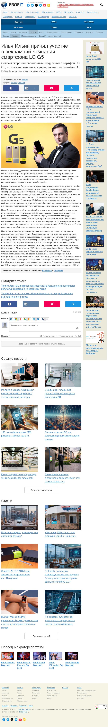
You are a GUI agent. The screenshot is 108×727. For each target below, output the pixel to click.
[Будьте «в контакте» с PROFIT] (40, 5)
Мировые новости (28, 36)
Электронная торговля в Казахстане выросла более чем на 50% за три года (62, 478)
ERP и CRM (68, 12)
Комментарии (9, 312)
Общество (79, 32)
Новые (5, 335)
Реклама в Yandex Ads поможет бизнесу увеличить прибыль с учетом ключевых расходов (17, 393)
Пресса (54, 27)
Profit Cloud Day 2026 (39, 664)
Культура (89, 32)
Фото (89, 27)
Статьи (54, 21)
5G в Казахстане (32, 12)
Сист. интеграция (53, 693)
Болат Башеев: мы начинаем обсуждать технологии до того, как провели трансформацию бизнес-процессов (95, 282)
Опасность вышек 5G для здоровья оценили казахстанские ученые (62, 435)
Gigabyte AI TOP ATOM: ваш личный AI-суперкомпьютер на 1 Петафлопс (15, 574)
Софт (41, 32)
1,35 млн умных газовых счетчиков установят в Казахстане (76, 5)
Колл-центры (30, 16)
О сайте (5, 705)
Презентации (82, 693)
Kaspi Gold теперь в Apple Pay (93, 59)
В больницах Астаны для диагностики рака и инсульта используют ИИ (60, 393)
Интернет (23, 32)
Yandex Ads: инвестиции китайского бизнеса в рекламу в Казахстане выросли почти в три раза (37, 295)
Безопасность (92, 12)
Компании (18, 27)
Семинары (36, 693)
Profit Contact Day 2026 (8, 664)
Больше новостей (41, 490)
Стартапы (80, 12)
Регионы (99, 32)
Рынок (19, 693)
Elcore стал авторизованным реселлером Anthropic (94, 349)
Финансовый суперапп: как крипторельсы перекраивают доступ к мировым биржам (60, 620)
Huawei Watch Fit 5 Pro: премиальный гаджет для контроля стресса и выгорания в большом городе (95, 116)
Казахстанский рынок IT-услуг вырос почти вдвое (93, 84)
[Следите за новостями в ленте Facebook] (28, 5)
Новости (18, 21)
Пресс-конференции (84, 695)
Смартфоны (8, 16)
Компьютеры (51, 690)
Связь (13, 32)
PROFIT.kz (23, 712)
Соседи (6, 36)
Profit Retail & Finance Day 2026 (24, 665)
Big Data (18, 16)
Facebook (47, 270)
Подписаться (66, 335)
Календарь (89, 21)
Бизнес (5, 32)
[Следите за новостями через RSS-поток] (48, 5)
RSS (79, 335)
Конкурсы (35, 695)
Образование (66, 32)
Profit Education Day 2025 (56, 665)
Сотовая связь (17, 12)
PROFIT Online (24, 709)
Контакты (23, 705)
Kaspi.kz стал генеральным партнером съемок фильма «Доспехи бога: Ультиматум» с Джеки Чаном (94, 318)
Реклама (14, 705)
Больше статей (41, 636)
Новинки (15, 36)
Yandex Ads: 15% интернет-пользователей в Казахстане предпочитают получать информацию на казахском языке (38, 287)
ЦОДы (58, 12)
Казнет (5, 12)
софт (11, 698)
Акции (34, 698)
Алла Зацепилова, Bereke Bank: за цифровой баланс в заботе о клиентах (94, 191)
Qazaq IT (42, 36)
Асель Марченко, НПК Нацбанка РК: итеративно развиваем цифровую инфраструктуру (95, 223)
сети (55, 695)
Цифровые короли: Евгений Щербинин (94, 251)
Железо (33, 32)
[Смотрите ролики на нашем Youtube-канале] (44, 5)
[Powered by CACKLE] (77, 312)
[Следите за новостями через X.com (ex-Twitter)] (36, 5)
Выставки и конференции (86, 690)
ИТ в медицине (48, 12)
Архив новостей (55, 36)
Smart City (73, 16)
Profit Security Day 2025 (72, 664)
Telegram (58, 270)
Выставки (35, 690)
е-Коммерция (43, 16)
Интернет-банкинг (59, 16)
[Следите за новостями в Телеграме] (32, 5)
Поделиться (48, 335)
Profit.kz (25, 79)
